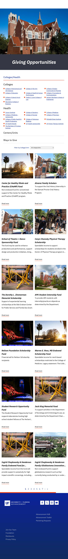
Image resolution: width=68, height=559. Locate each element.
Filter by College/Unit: (21, 148)
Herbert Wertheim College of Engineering (55, 98)
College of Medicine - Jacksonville (11, 116)
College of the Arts (31, 89)
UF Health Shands (10, 124)
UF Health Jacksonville (33, 124)
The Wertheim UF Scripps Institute (13, 127)
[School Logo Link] (18, 503)
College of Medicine (52, 112)
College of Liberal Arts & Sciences (12, 98)
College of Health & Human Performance (34, 94)
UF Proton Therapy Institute (54, 124)
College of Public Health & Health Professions (13, 120)
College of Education (11, 93)
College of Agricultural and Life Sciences (13, 90)
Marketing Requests (43, 520)
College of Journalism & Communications (53, 94)
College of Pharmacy (52, 115)
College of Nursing (31, 115)
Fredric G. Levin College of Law (34, 98)
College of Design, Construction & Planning (53, 90)
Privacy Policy (11, 539)
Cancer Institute (10, 112)
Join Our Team (11, 530)
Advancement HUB (43, 514)
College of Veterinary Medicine (32, 120)
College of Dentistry (32, 112)
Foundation (10, 533)
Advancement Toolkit (44, 517)
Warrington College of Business (12, 103)
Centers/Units (10, 132)
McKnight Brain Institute (53, 119)
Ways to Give (10, 140)
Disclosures (10, 536)
